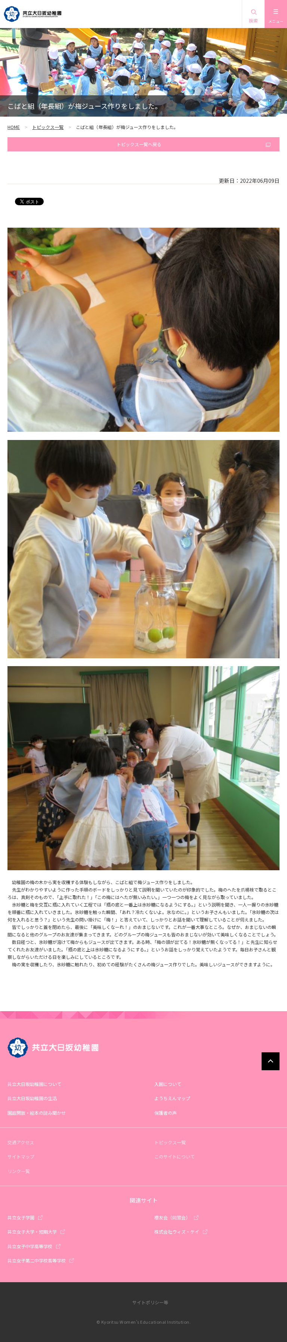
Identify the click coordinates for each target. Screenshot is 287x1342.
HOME (13, 127)
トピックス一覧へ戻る (139, 144)
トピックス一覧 (48, 127)
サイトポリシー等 (150, 1302)
